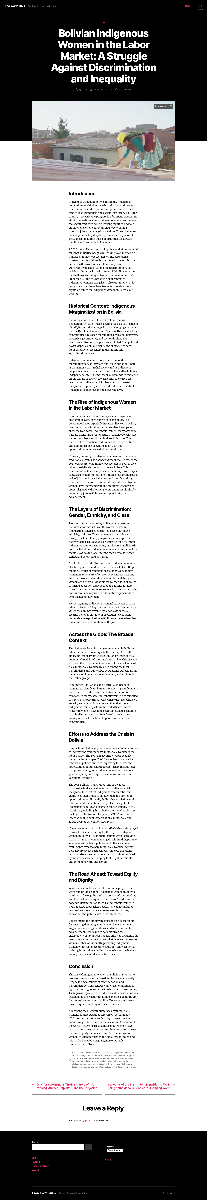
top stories (85, 1067)
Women (94, 1067)
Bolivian (101, 1052)
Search (34, 1142)
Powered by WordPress (78, 1193)
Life (103, 22)
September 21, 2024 (102, 89)
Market (124, 1064)
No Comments (125, 89)
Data (187, 6)
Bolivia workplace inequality (84, 1052)
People (36, 1161)
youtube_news (130, 1067)
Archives (110, 1147)
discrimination (78, 1055)
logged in (85, 1120)
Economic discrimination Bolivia (99, 1055)
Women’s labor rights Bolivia (111, 1067)
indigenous (112, 1058)
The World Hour (15, 6)
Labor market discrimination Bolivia (98, 1064)
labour (117, 1064)
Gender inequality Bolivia (95, 1058)
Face (81, 1058)
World (35, 1170)
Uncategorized (40, 1166)
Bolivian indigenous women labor (120, 1052)
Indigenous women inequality (99, 1061)
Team (84, 89)
